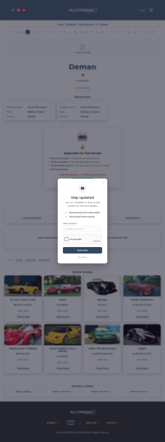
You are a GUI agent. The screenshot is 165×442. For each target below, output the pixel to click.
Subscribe (82, 250)
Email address (70, 223)
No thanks (82, 257)
